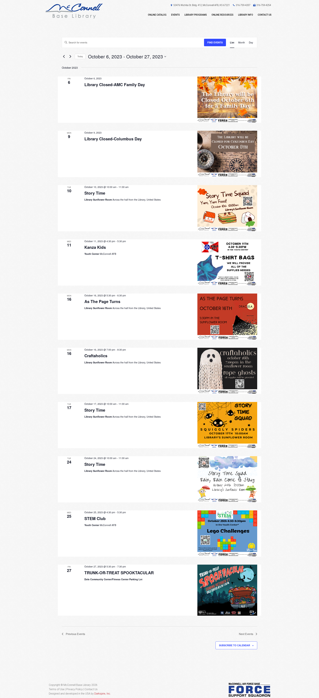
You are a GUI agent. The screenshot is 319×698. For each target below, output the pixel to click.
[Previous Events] (64, 57)
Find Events (215, 42)
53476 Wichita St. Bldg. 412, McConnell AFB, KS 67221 (201, 5)
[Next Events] (70, 57)
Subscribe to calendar (234, 645)
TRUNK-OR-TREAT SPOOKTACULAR (119, 572)
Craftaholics (95, 355)
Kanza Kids (95, 247)
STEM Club (95, 518)
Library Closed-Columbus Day (113, 139)
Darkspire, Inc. (102, 693)
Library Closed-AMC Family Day (114, 84)
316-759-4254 (263, 5)
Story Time (94, 193)
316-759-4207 (243, 5)
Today (80, 56)
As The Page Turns (102, 301)
